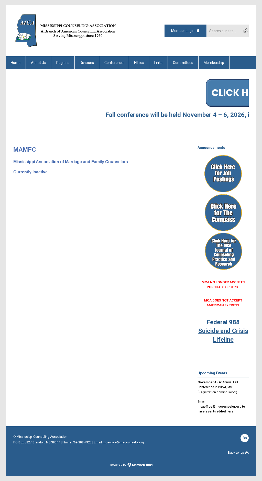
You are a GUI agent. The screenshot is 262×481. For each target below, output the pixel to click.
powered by (118, 464)
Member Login (182, 31)
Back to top (236, 452)
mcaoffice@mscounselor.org (123, 442)
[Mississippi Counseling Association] (69, 47)
